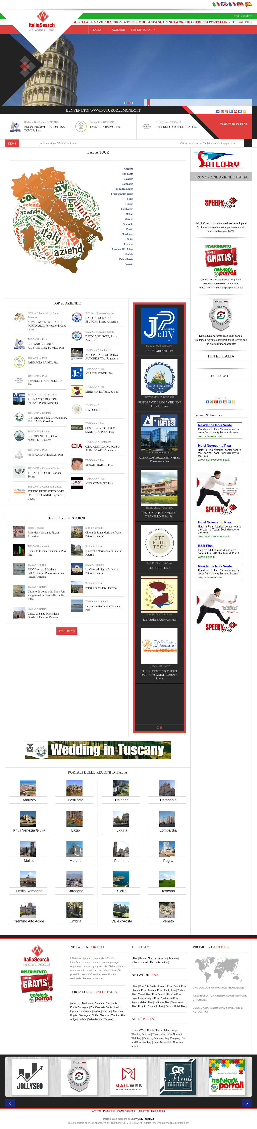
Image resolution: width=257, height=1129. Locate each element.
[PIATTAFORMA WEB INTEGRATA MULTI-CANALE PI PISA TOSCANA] (30, 1077)
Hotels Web (139, 1030)
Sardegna (75, 891)
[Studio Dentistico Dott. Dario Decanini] (159, 645)
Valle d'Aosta (121, 921)
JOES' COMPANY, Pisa (99, 483)
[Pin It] (235, 111)
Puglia (168, 861)
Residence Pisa (169, 998)
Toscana (168, 891)
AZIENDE (118, 29)
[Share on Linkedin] (231, 111)
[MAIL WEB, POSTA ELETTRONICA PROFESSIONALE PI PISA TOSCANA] (79, 1077)
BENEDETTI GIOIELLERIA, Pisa (176, 126)
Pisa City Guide (147, 986)
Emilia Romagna (29, 891)
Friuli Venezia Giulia (29, 830)
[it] (216, 4)
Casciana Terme (51, 468)
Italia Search (243, 16)
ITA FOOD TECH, (96, 409)
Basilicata (75, 800)
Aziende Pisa (155, 990)
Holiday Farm (154, 1030)
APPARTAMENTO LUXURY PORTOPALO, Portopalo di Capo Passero (47, 326)
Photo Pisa (170, 990)
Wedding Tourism (141, 1034)
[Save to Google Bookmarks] (222, 111)
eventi (40, 527)
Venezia (162, 958)
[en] (224, 4)
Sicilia (121, 891)
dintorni (43, 586)
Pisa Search (158, 994)
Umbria (75, 921)
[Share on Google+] (226, 111)
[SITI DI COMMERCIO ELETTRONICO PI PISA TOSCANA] (227, 1077)
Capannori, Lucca (52, 486)
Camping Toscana (153, 1038)
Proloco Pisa (165, 986)
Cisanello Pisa (156, 1006)
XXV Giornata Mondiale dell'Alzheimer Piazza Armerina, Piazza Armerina (46, 573)
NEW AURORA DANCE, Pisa (45, 454)
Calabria (121, 800)
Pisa (44, 339)
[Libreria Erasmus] (159, 594)
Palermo (173, 958)
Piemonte (122, 861)
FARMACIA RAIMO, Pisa (105, 126)
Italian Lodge (171, 1030)
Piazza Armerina (48, 394)
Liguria (121, 830)
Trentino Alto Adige (29, 921)
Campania (168, 800)
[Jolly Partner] (159, 325)
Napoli (144, 962)
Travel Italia (158, 1034)
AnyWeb (96, 1111)
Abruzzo (29, 800)
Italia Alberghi (174, 1034)
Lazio (75, 830)
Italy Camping (172, 1038)
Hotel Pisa (137, 998)
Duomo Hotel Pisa (175, 1006)
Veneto (168, 921)
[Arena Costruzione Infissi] (159, 432)
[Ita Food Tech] (159, 542)
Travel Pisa (144, 994)
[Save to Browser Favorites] (244, 111)
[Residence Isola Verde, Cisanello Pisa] (159, 487)
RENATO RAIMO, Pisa (99, 465)
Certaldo (47, 413)
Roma (142, 958)
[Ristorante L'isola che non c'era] (159, 377)
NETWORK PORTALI (142, 1119)
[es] (248, 4)
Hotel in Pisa (174, 994)
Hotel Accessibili (162, 1042)
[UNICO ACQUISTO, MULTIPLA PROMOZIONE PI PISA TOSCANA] (178, 1077)
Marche (75, 861)
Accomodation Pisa (142, 1002)
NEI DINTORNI (141, 29)
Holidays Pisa (161, 1002)
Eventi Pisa (180, 986)
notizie (42, 564)
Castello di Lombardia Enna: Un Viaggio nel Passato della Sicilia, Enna (46, 595)
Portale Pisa (139, 990)
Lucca (45, 431)
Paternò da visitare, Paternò (101, 587)
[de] (240, 4)
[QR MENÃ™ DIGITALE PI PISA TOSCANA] (128, 1077)
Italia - (99, 29)
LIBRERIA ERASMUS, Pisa (101, 391)
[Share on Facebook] (217, 111)
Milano (135, 962)
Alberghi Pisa (151, 998)
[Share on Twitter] (240, 111)
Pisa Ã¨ (142, 1006)
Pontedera (105, 350)
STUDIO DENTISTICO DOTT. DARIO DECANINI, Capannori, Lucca (46, 495)
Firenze (152, 958)
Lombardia (168, 830)
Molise (29, 861)
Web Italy (137, 1038)
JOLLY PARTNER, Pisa (99, 373)
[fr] (232, 4)
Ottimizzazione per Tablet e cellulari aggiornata (169, 143)
